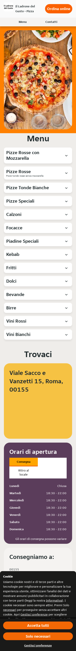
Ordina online (58, 8)
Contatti (51, 22)
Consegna (23, 462)
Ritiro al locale (23, 472)
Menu (23, 22)
